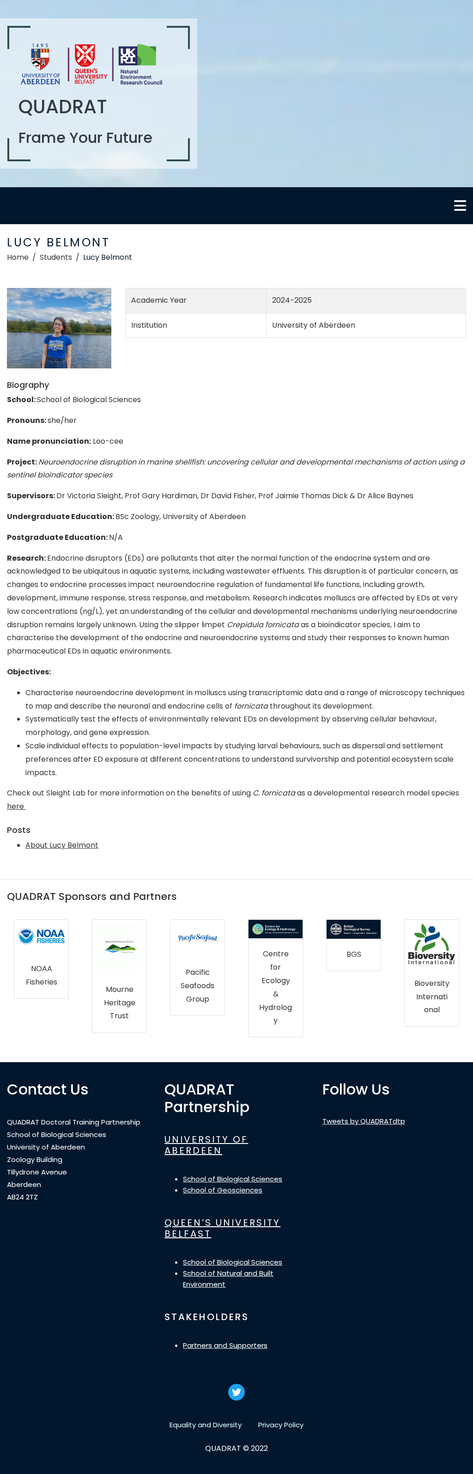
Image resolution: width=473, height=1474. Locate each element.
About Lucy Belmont (61, 845)
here (16, 806)
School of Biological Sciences (232, 1179)
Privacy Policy (280, 1425)
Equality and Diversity (206, 1425)
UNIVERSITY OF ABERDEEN (206, 1145)
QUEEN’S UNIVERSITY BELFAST (222, 1228)
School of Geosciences (222, 1190)
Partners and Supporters (225, 1345)
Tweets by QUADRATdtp (363, 1121)
